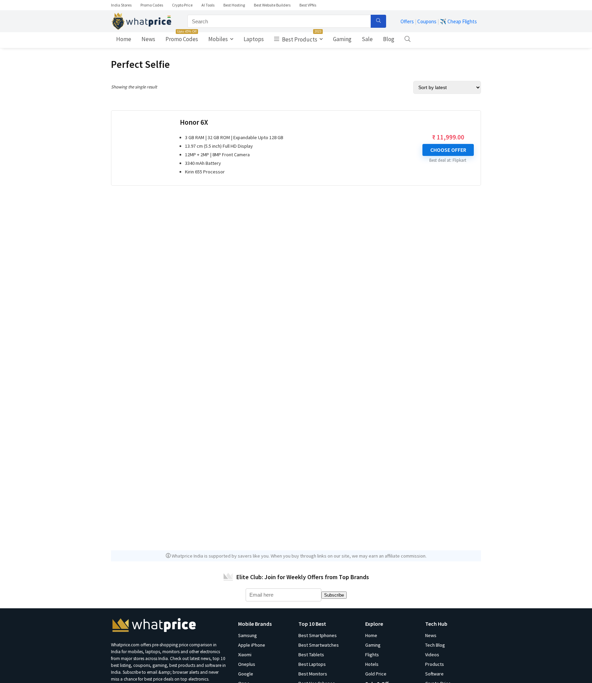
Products (434, 664)
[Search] (378, 21)
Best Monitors (312, 674)
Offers (407, 21)
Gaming (342, 39)
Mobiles (218, 39)
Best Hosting (234, 5)
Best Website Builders (272, 5)
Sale (367, 39)
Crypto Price (182, 5)
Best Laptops (312, 664)
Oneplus (246, 664)
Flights (372, 654)
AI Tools (207, 5)
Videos (432, 654)
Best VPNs (307, 5)
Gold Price (375, 674)
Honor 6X (194, 122)
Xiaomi (244, 654)
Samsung (247, 635)
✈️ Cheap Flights (458, 21)
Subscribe (334, 595)
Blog (388, 39)
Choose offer (448, 149)
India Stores (121, 5)
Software (434, 674)
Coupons (426, 21)
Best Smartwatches (318, 645)
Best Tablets (311, 654)
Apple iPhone (251, 645)
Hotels (372, 664)
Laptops (254, 39)
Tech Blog (435, 645)
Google (245, 674)
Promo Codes (151, 5)
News (148, 39)
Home (123, 39)
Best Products (301, 37)
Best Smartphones (317, 635)
